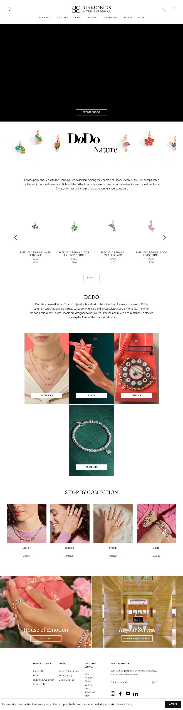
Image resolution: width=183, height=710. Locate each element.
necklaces (47, 395)
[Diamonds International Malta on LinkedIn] (135, 693)
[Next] (166, 237)
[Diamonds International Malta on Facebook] (120, 693)
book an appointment (137, 638)
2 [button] (92, 273)
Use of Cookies (66, 680)
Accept (173, 704)
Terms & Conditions (69, 671)
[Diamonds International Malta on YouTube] (128, 693)
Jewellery (62, 18)
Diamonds (45, 18)
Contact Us (38, 671)
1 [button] (89, 273)
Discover (26, 556)
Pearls (78, 18)
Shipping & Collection (43, 680)
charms (136, 395)
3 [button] (95, 273)
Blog (141, 18)
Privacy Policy (65, 676)
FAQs (35, 676)
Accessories (110, 18)
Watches (93, 18)
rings (91, 395)
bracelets (92, 467)
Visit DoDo (45, 638)
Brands (127, 18)
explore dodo (91, 112)
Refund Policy (39, 684)
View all (91, 277)
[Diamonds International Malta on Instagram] (113, 693)
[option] (33, 234)
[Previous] (17, 237)
